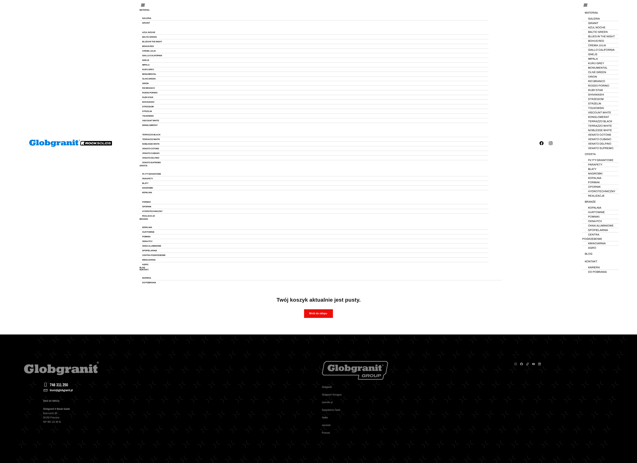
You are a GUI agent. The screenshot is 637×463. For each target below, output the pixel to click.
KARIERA (146, 278)
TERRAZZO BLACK (151, 134)
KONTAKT (144, 270)
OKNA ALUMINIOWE (151, 246)
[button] (321, 5)
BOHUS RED (148, 46)
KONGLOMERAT (150, 125)
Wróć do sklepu (318, 313)
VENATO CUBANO (150, 153)
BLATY (145, 183)
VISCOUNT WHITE (150, 120)
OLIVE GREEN (149, 79)
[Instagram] (551, 143)
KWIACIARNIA (149, 260)
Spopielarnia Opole (331, 410)
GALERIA (146, 18)
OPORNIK (146, 206)
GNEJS (145, 60)
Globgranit (327, 387)
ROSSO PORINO (149, 93)
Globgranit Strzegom (332, 394)
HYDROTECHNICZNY (152, 211)
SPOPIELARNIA (149, 250)
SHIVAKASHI (148, 102)
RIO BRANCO (148, 88)
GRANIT (146, 23)
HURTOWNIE (148, 232)
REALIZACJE (148, 216)
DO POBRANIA (149, 282)
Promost (326, 432)
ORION (145, 83)
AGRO (145, 264)
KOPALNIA (147, 192)
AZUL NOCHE (148, 32)
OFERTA (143, 166)
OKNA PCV (147, 241)
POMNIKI (146, 236)
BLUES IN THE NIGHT (152, 41)
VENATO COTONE (150, 148)
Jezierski (326, 425)
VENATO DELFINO (150, 158)
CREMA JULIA (149, 51)
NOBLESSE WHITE (151, 144)
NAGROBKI (147, 188)
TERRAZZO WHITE (151, 139)
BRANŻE (144, 219)
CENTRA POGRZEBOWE (154, 255)
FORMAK (146, 202)
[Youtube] (533, 364)
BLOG (142, 268)
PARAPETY (147, 178)
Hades (325, 417)
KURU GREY (148, 69)
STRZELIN (147, 111)
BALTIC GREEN (149, 37)
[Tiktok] (528, 364)
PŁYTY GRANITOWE (151, 174)
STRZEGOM (148, 106)
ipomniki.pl (327, 402)
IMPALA (146, 65)
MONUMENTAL (149, 74)
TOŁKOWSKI (148, 116)
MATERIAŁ (145, 10)
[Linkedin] (539, 364)
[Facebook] (541, 143)
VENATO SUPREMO (151, 162)
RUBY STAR (147, 97)
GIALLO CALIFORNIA (152, 55)
